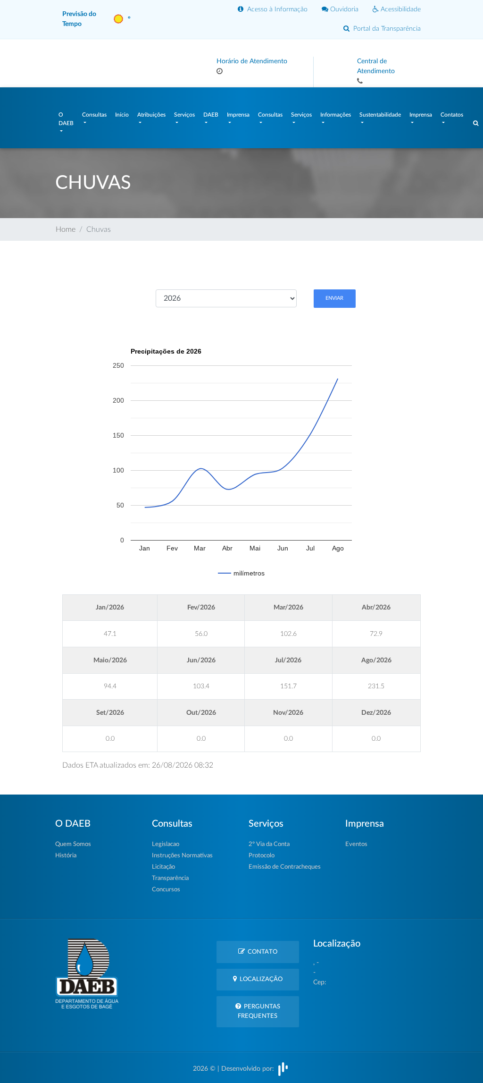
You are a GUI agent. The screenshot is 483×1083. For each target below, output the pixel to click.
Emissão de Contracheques (285, 867)
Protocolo (262, 856)
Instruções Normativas (182, 856)
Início (122, 115)
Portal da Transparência (385, 28)
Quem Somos (73, 844)
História (65, 856)
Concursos (166, 890)
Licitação (163, 867)
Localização (260, 979)
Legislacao (165, 844)
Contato (261, 952)
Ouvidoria (343, 9)
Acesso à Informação (275, 9)
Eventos (356, 844)
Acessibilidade (400, 9)
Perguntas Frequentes (259, 1011)
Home (65, 229)
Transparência (170, 878)
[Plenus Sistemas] (283, 1069)
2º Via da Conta (269, 844)
